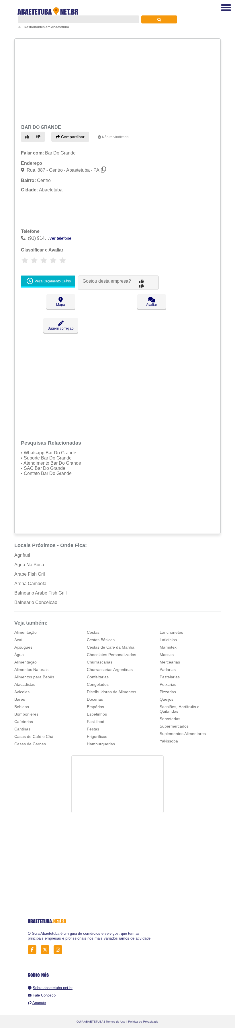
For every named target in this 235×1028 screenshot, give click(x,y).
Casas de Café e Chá (33, 736)
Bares (19, 699)
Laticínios (168, 639)
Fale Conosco (44, 995)
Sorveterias (170, 718)
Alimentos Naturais (31, 669)
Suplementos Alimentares (183, 733)
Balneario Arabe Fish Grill (40, 593)
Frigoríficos (97, 736)
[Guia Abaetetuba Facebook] (34, 950)
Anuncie (39, 1003)
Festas (93, 729)
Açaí (18, 639)
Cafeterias (23, 721)
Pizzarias (168, 692)
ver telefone (60, 238)
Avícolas (22, 692)
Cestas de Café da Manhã (110, 647)
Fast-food (95, 721)
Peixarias (168, 684)
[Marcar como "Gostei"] (28, 137)
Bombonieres (26, 714)
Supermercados (174, 726)
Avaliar (151, 305)
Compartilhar (72, 136)
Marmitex (168, 647)
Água (19, 654)
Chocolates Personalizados (111, 654)
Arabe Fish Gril (29, 574)
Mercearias (170, 662)
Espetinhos (97, 714)
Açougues (23, 647)
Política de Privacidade (143, 1021)
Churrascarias (99, 662)
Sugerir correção (61, 328)
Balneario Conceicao (35, 602)
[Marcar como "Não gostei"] (39, 137)
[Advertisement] (115, 81)
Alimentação (25, 632)
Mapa (60, 305)
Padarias (168, 669)
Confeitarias (98, 677)
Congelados (98, 684)
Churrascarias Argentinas (110, 669)
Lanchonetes (171, 632)
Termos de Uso (116, 1021)
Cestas (93, 632)
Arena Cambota (30, 583)
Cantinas (22, 729)
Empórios (95, 706)
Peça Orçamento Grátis (52, 282)
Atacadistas (24, 684)
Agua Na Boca (29, 564)
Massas (167, 654)
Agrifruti (22, 555)
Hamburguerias (101, 744)
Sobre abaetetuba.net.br (53, 988)
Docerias (95, 699)
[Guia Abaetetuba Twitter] (46, 950)
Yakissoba (169, 741)
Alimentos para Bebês (34, 677)
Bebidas (21, 706)
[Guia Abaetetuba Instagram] (59, 950)
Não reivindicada (115, 137)
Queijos (166, 699)
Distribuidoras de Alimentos (111, 692)
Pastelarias (170, 677)
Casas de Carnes (30, 744)
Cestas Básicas (101, 639)
